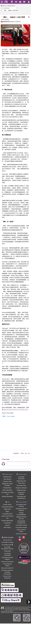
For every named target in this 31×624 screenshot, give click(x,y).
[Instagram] (23, 537)
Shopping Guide (21, 490)
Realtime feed (7, 477)
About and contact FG (7, 568)
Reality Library (7, 504)
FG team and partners (7, 561)
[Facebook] (19, 537)
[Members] (28, 2)
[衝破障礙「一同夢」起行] (28, 602)
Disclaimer (7, 578)
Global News (11, 5)
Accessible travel (7, 544)
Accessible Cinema (21, 525)
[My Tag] (28, 17)
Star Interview (7, 479)
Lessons (7, 525)
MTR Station (7, 527)
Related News (7, 488)
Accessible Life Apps (7, 542)
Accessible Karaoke (21, 527)
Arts (7, 518)
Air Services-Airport (21, 533)
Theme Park (21, 483)
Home (4, 5)
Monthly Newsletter (7, 496)
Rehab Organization (7, 520)
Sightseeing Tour (21, 481)
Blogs (7, 511)
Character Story (7, 481)
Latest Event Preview (7, 516)
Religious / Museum (21, 488)
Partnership (7, 551)
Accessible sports (7, 513)
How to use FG (7, 540)
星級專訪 (18, 21)
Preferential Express (7, 507)
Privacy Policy (7, 576)
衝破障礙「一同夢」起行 (20, 453)
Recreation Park (21, 485)
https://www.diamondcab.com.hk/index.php (15, 409)
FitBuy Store (7, 509)
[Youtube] (19, 540)
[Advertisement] (15, 433)
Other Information (7, 490)
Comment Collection (7, 570)
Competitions (7, 523)
